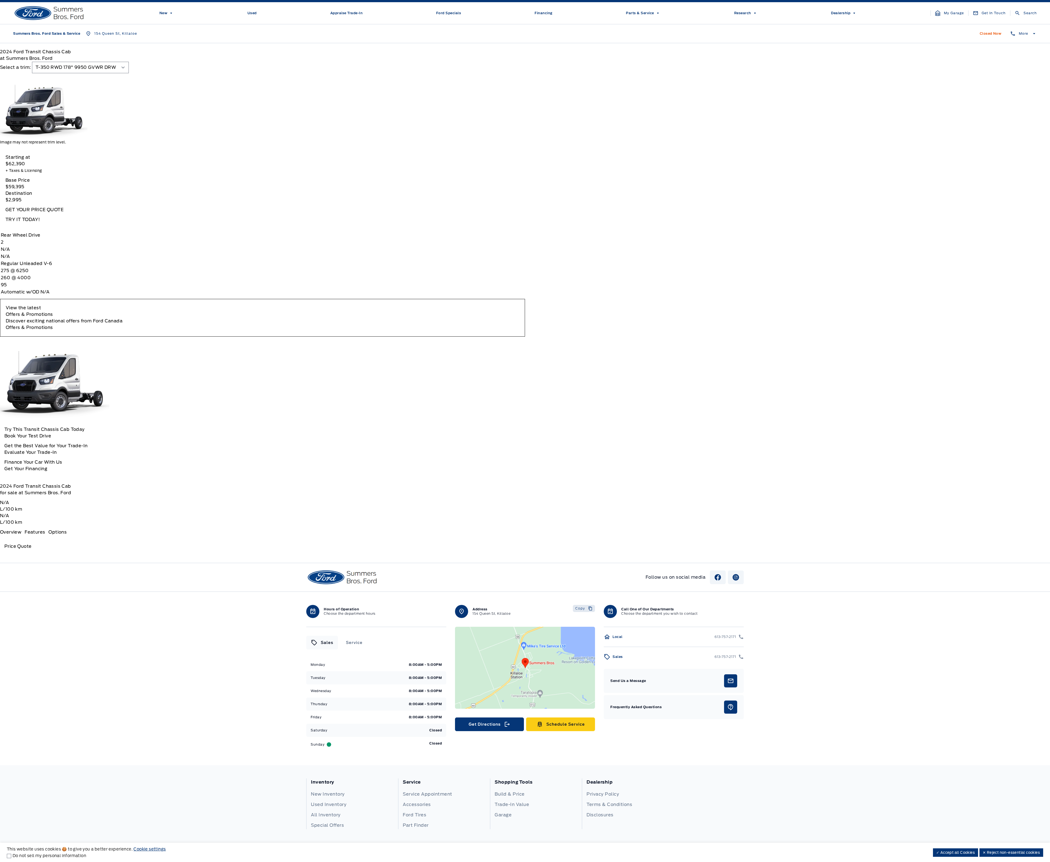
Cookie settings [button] (149, 849)
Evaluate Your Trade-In (30, 452)
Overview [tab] (10, 532)
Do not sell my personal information (49, 855)
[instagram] (736, 577)
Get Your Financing (25, 468)
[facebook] (718, 577)
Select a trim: (15, 67)
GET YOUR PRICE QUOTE (34, 209)
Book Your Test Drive (27, 436)
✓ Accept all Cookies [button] (955, 853)
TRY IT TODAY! (22, 219)
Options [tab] (57, 532)
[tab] (322, 642)
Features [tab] (35, 532)
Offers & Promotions (29, 327)
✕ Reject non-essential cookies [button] (1011, 853)
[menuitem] (166, 13)
